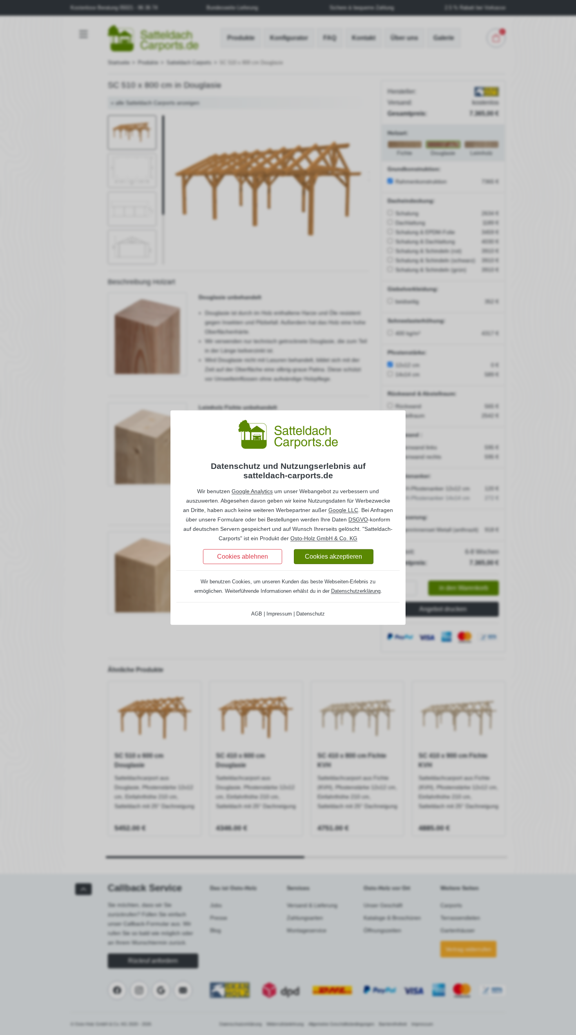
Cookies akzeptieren (333, 556)
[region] (288, 514)
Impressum (279, 613)
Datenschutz (310, 613)
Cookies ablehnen (242, 556)
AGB (256, 613)
